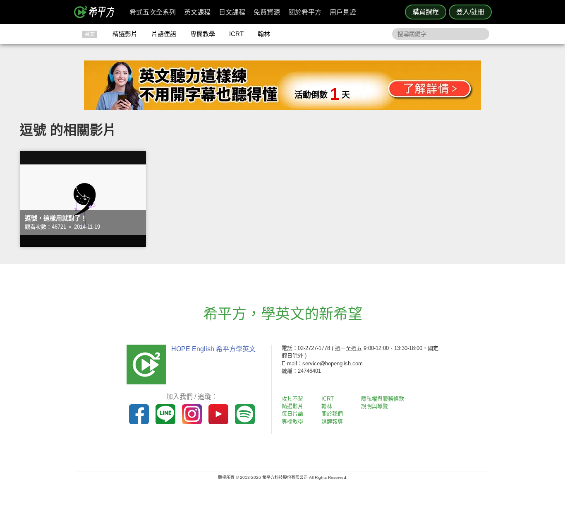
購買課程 (425, 11)
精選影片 (125, 33)
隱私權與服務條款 (382, 399)
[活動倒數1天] (282, 107)
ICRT (236, 33)
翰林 (264, 33)
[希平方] (97, 12)
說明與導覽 (374, 406)
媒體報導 (332, 421)
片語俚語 (163, 33)
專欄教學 (202, 33)
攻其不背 (292, 399)
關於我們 (332, 413)
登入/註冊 (470, 11)
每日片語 (292, 413)
